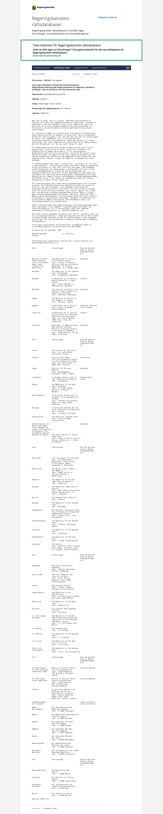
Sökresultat (75, 74)
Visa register (57, 80)
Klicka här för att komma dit (47, 55)
